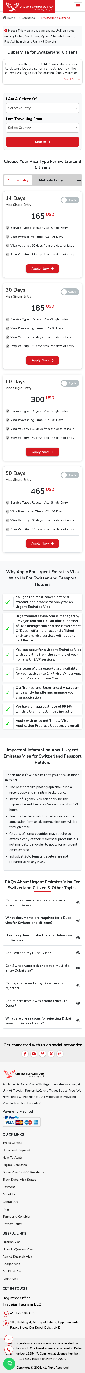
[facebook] (25, 1054)
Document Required (16, 1150)
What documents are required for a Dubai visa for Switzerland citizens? (38, 920)
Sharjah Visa (11, 1264)
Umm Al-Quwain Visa (18, 1249)
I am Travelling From (24, 118)
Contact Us (10, 1202)
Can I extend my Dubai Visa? (28, 953)
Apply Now (40, 268)
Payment (9, 1187)
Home (11, 18)
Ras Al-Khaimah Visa (17, 1257)
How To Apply (12, 1157)
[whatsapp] (9, 1364)
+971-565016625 (22, 1313)
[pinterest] (42, 1054)
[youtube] (34, 1054)
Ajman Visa (10, 1279)
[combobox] (42, 108)
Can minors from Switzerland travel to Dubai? (36, 1003)
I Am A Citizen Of (21, 99)
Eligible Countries (15, 1165)
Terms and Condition (17, 1216)
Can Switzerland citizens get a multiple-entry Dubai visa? (38, 968)
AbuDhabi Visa (13, 1271)
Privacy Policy (12, 1224)
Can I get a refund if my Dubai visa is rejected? (34, 985)
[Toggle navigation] (78, 5)
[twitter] (51, 1054)
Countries (28, 18)
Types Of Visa (12, 1143)
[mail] (8, 1339)
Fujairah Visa (11, 1242)
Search (40, 141)
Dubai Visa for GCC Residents (23, 1172)
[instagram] (60, 1054)
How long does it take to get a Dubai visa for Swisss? (38, 938)
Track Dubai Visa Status (19, 1180)
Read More (71, 79)
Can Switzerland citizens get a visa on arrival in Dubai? (36, 902)
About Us (9, 1194)
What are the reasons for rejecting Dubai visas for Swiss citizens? (38, 1021)
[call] (8, 1349)
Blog (6, 1209)
